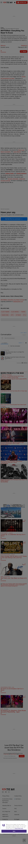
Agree (14, 831)
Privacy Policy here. (19, 828)
